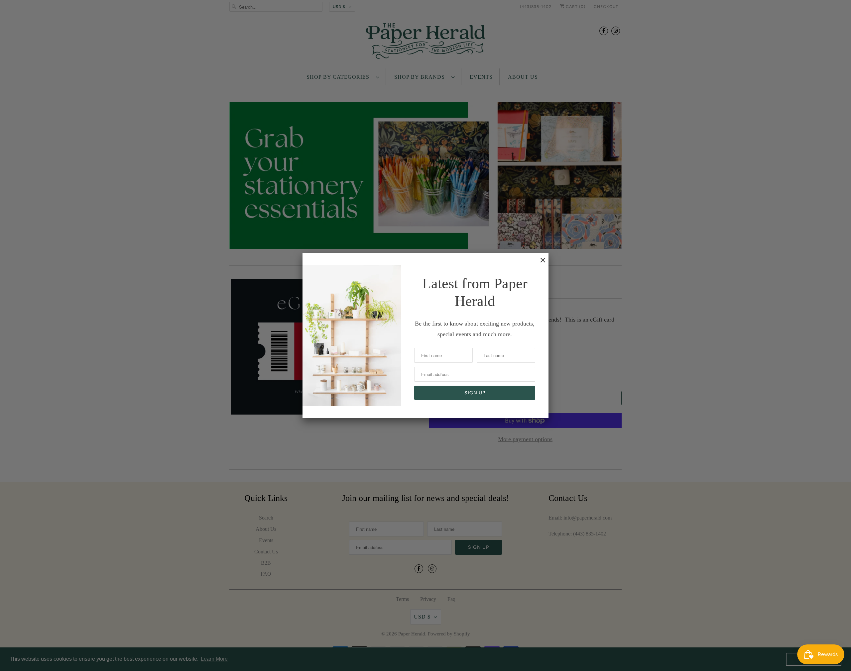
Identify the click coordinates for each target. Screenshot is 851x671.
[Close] (539, 263)
